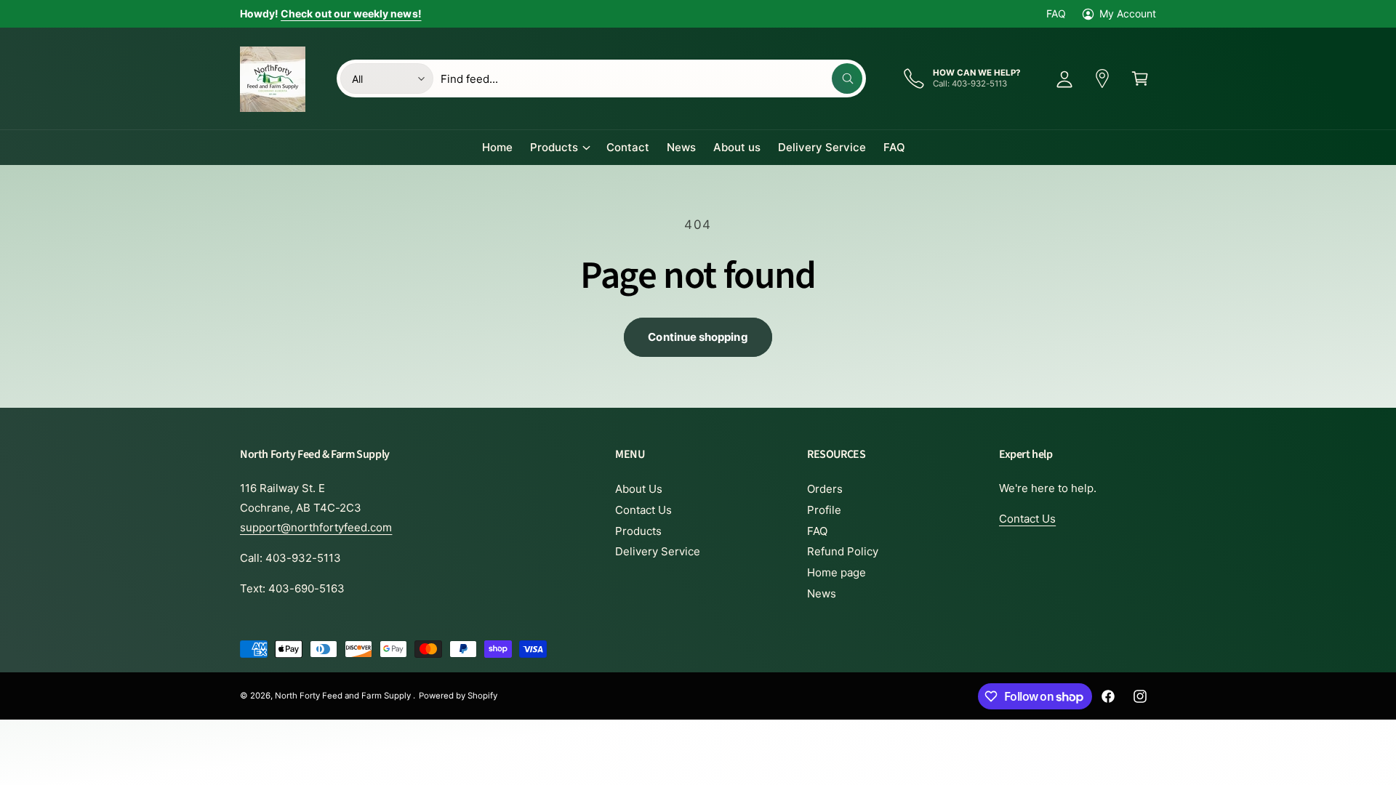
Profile (824, 510)
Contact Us (643, 510)
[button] (1140, 78)
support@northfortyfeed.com (316, 527)
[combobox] (651, 78)
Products (554, 147)
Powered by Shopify (458, 696)
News (821, 593)
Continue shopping (697, 337)
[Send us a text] (1102, 78)
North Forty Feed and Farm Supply (344, 696)
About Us (638, 489)
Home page (836, 572)
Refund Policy (842, 551)
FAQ (1056, 13)
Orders (825, 489)
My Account (1127, 13)
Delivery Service (657, 551)
